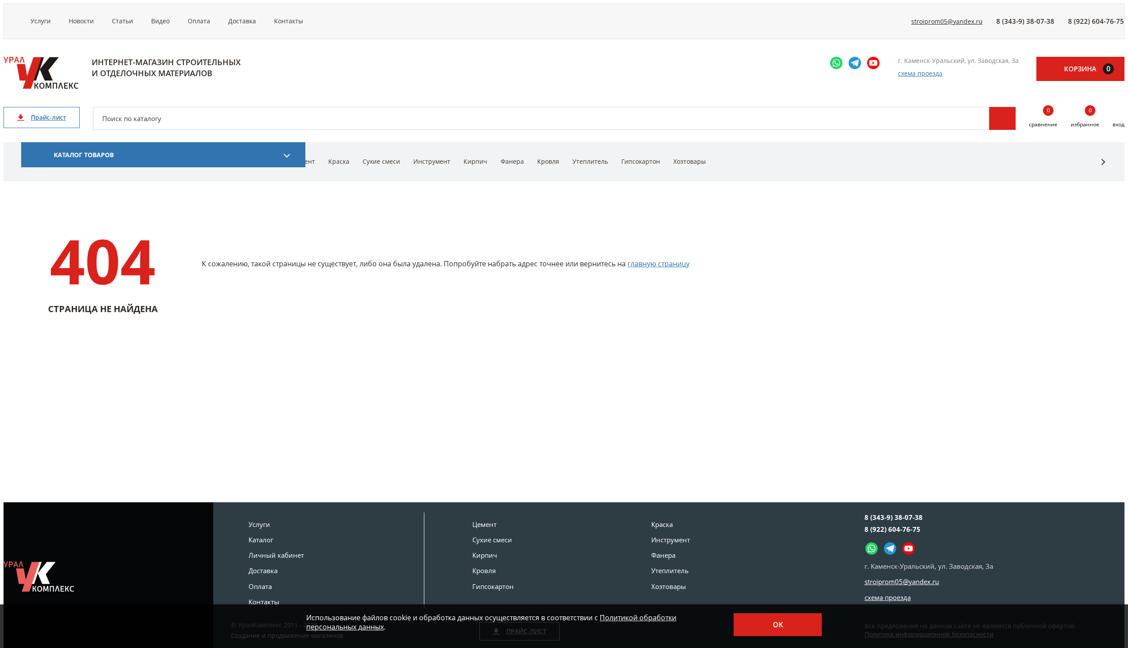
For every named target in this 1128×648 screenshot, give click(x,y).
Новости (81, 21)
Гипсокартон (640, 161)
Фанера (512, 161)
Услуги (40, 21)
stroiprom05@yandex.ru (947, 21)
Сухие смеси (381, 161)
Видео (160, 21)
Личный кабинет (276, 555)
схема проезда (920, 73)
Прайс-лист (48, 117)
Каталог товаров (84, 155)
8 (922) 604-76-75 (1096, 21)
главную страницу (658, 264)
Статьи (122, 21)
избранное (1085, 117)
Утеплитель (590, 161)
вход (1118, 124)
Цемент (484, 524)
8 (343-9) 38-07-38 (1025, 21)
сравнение (1043, 117)
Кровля (548, 161)
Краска (338, 161)
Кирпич (475, 161)
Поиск (1002, 118)
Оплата (199, 21)
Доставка (242, 21)
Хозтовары (689, 161)
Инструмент (431, 161)
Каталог (261, 539)
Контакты (288, 21)
